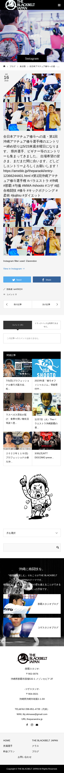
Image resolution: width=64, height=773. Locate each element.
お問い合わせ (25, 757)
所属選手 (7, 746)
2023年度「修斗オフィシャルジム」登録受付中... (46, 384)
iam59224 (17, 289)
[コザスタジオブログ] (32, 619)
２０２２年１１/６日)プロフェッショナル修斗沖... (17, 457)
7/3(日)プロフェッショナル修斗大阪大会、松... (17, 384)
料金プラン (9, 751)
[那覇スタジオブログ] (32, 595)
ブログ (35, 751)
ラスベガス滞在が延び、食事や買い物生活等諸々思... (17, 418)
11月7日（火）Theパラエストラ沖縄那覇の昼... (46, 423)
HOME (6, 740)
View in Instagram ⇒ (14, 268)
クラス (35, 746)
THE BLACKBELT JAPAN (45, 740)
